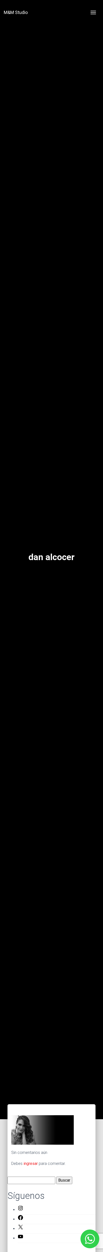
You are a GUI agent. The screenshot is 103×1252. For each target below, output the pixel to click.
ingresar (31, 1163)
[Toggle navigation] (93, 12)
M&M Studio (16, 12)
